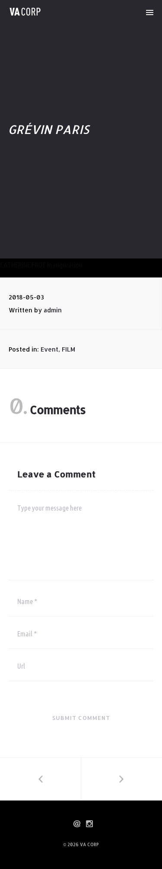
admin (53, 310)
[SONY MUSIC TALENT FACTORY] (40, 779)
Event (49, 349)
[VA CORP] (25, 11)
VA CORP (89, 844)
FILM (68, 349)
